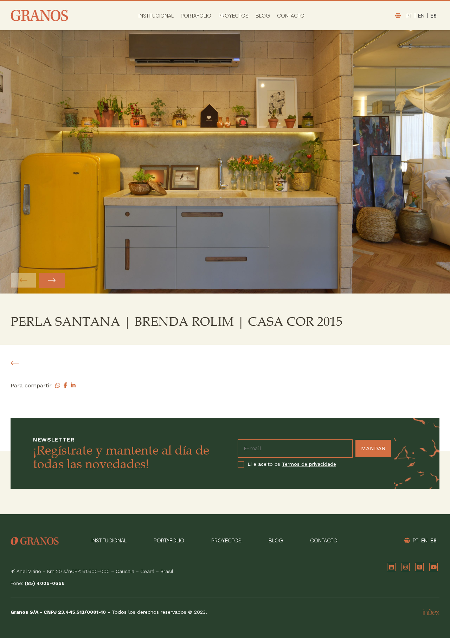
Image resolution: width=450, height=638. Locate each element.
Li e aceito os (292, 464)
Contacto (290, 15)
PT (409, 15)
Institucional (156, 15)
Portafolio (196, 15)
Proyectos (233, 15)
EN (421, 15)
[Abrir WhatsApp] (432, 620)
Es (433, 15)
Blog (263, 15)
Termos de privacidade (309, 464)
